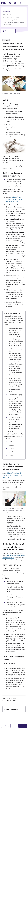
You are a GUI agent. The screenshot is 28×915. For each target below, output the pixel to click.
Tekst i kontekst (7, 14)
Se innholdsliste (9, 31)
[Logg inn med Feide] (15, 3)
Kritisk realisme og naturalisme (11, 20)
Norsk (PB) (6, 11)
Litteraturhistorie (7, 17)
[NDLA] (6, 3)
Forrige (7, 726)
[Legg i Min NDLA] (24, 40)
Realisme (18, 17)
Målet (5, 100)
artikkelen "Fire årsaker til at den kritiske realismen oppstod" (14, 199)
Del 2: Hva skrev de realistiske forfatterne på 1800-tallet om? (12, 467)
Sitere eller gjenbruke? (11, 709)
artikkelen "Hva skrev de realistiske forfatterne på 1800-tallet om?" (12, 475)
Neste (21, 726)
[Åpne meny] (25, 3)
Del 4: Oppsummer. (11, 565)
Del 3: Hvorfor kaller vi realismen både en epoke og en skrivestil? (13, 547)
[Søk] (20, 3)
